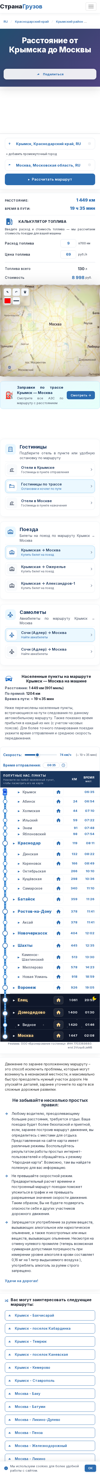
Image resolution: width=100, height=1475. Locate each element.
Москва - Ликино (30, 1459)
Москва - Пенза (29, 1433)
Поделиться (53, 74)
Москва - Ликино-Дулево (37, 1420)
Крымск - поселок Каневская (41, 1355)
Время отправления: (22, 765)
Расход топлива (19, 243)
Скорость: (12, 755)
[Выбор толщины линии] (16, 301)
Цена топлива (17, 254)
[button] (50, 469)
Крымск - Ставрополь (34, 1381)
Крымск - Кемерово (32, 1368)
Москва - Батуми (30, 1407)
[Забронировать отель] (58, 792)
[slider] (37, 755)
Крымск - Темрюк (31, 1342)
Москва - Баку (27, 1394)
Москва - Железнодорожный (41, 1446)
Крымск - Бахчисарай (34, 1315)
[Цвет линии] (7, 301)
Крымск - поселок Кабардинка (43, 1329)
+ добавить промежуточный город (31, 154)
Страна (21, 6)
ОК (90, 1468)
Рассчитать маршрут (52, 179)
